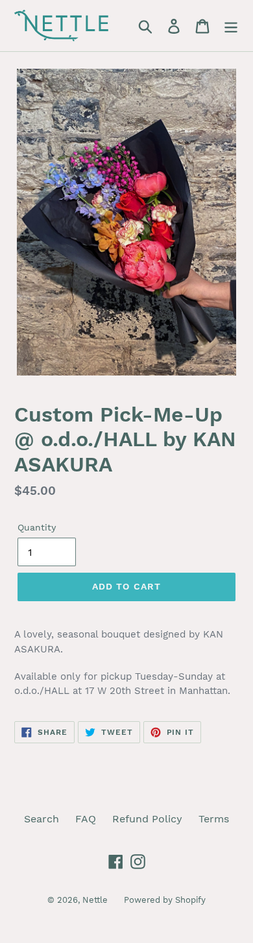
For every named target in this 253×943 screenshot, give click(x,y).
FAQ (85, 819)
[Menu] (231, 25)
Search (41, 819)
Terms (214, 819)
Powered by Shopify (165, 900)
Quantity (37, 527)
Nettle (95, 900)
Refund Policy (147, 819)
